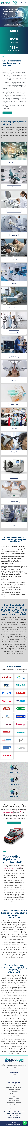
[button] (22, 3)
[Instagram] (15, 1122)
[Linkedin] (14, 1122)
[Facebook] (12, 1122)
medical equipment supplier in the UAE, (14, 867)
